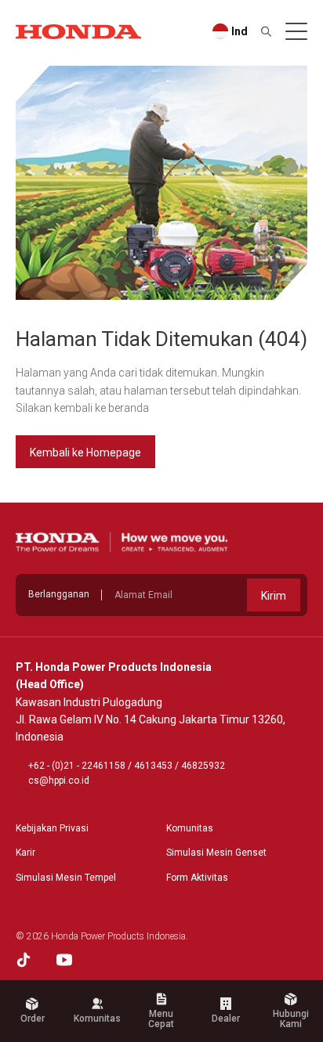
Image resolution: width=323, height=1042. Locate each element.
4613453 (153, 765)
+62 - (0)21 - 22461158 (76, 765)
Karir (25, 852)
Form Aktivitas (197, 877)
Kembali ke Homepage (85, 452)
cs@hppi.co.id (58, 780)
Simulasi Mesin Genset (216, 852)
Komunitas (189, 828)
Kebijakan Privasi (52, 828)
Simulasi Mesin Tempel (66, 877)
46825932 (203, 765)
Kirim (273, 596)
